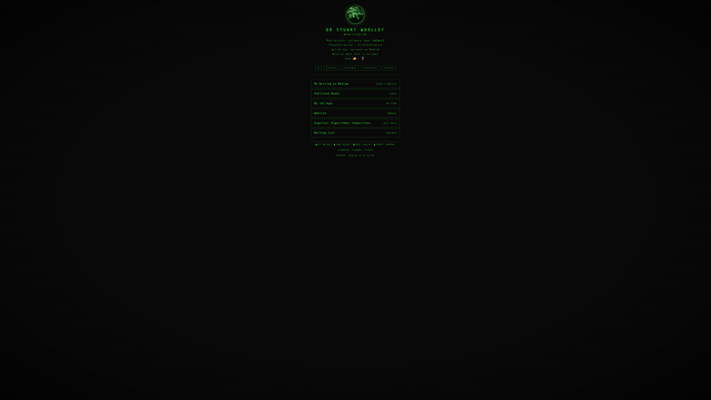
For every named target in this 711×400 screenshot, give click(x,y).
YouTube (331, 67)
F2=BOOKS (357, 150)
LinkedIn (350, 67)
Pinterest (370, 67)
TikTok (388, 67)
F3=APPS (369, 150)
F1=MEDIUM (343, 150)
